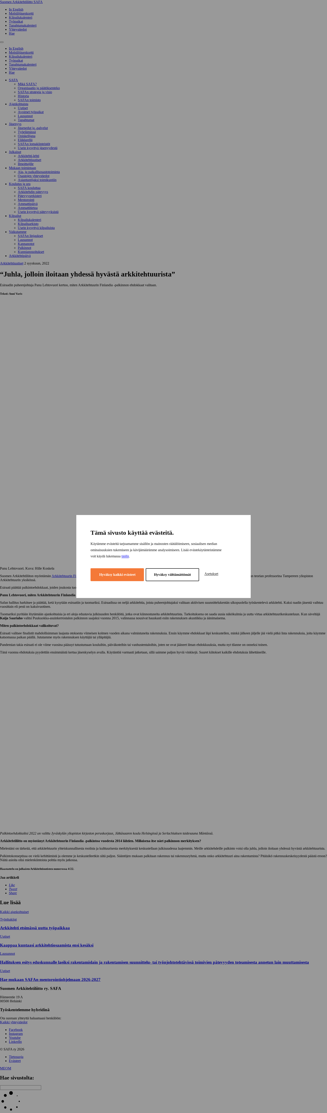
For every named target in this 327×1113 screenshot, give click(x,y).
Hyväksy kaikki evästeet (117, 574)
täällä (125, 556)
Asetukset (211, 574)
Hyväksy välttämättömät (172, 574)
